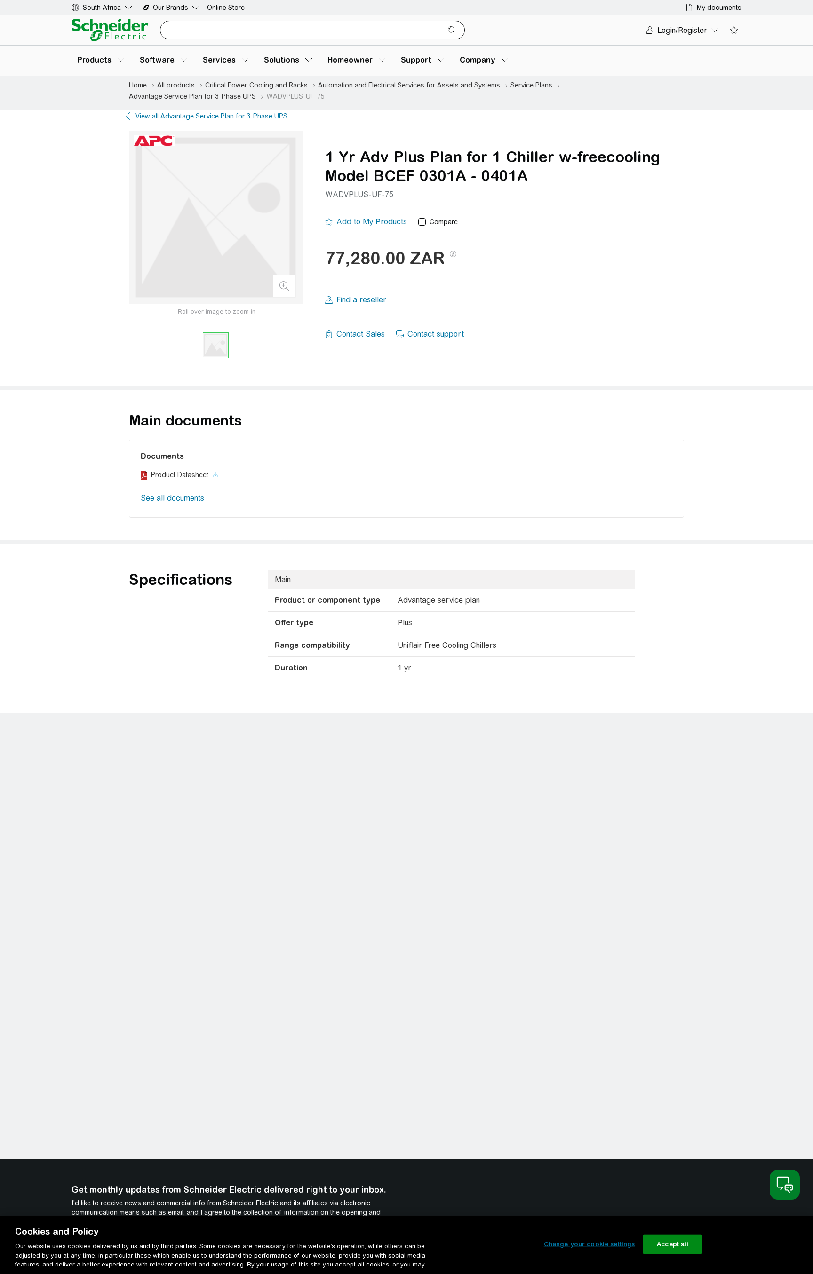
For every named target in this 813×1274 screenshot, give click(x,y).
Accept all (672, 1244)
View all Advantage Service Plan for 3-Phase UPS (211, 116)
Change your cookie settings (589, 1244)
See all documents (172, 498)
